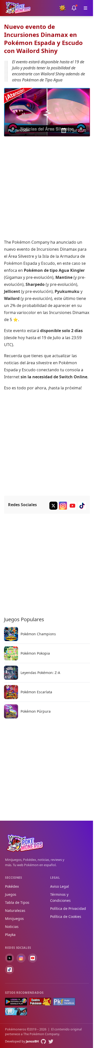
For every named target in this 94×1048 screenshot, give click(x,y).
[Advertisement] (47, 187)
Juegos (10, 894)
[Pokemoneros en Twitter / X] (9, 958)
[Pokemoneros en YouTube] (32, 958)
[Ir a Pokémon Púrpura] (11, 711)
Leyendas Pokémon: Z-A (40, 672)
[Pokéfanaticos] (64, 1002)
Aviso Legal (59, 886)
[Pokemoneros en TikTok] (9, 969)
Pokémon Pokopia (35, 653)
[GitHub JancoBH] (43, 1041)
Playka (10, 934)
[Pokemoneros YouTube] (72, 506)
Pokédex (12, 886)
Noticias (12, 926)
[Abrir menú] (85, 8)
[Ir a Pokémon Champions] (11, 634)
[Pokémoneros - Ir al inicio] (18, 8)
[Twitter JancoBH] (51, 1041)
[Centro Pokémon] (40, 1002)
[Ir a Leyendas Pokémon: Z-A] (11, 673)
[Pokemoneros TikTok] (82, 506)
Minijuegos (14, 918)
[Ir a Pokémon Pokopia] (11, 653)
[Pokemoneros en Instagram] (21, 958)
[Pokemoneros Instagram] (63, 506)
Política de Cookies (65, 916)
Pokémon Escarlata (36, 692)
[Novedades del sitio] (73, 8)
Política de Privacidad (68, 908)
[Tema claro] (62, 8)
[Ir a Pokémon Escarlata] (11, 692)
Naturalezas (15, 910)
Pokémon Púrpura (36, 711)
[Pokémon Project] (16, 1011)
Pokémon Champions (38, 634)
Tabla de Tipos (17, 902)
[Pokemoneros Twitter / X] (53, 506)
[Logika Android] (16, 1002)
